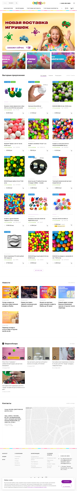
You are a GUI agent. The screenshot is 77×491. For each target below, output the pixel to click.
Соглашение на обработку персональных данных (37, 458)
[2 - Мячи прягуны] (38, 60)
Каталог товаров (70, 75)
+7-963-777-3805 (9, 425)
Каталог (5, 453)
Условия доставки (51, 458)
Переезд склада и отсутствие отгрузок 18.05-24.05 (9, 329)
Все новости (72, 282)
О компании (18, 453)
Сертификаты (34, 461)
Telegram (34, 477)
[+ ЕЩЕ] (62, 8)
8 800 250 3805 (65, 3)
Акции (4, 456)
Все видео (72, 343)
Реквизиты (17, 465)
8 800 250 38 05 (8, 424)
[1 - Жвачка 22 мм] (13, 60)
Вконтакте (30, 477)
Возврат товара (51, 463)
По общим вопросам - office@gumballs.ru (66, 459)
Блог (3, 459)
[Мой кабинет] (74, 3)
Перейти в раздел (70, 403)
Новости (17, 458)
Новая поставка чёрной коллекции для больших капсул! (29, 304)
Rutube (38, 477)
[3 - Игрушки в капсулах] (63, 60)
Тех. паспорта (34, 463)
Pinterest (46, 477)
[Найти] (16, 3)
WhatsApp (42, 477)
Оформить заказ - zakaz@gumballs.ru (66, 462)
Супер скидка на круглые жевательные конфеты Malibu (10, 304)
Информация (35, 453)
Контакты (17, 463)
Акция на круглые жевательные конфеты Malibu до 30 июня (48, 304)
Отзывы (17, 460)
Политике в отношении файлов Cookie (36, 487)
